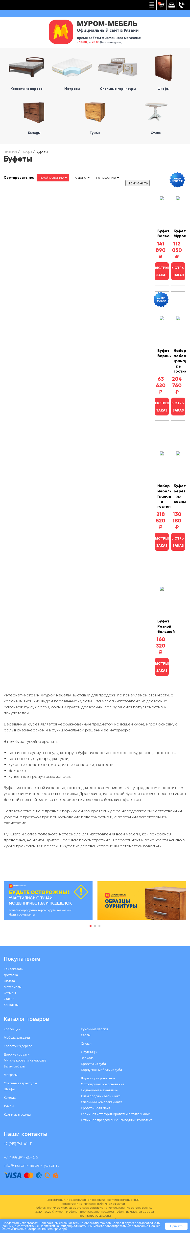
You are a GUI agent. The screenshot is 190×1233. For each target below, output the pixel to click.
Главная (10, 152)
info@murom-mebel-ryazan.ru (32, 1165)
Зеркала (87, 1058)
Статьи (9, 998)
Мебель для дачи (17, 1037)
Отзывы (10, 993)
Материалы (13, 987)
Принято (176, 1226)
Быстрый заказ (162, 271)
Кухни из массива (17, 1114)
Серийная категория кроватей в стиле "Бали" (115, 1114)
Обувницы (89, 1052)
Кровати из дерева (18, 1046)
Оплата (9, 981)
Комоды (10, 1097)
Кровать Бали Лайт (95, 1108)
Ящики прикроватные (98, 1078)
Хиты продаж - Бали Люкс (100, 1096)
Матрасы (11, 1074)
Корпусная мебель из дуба (101, 1069)
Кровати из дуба (93, 1064)
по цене (79, 177)
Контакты (11, 1004)
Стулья (86, 1043)
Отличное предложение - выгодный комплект (116, 1120)
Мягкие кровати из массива (25, 1060)
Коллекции (12, 1029)
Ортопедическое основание (102, 1084)
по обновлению (52, 177)
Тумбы (9, 1106)
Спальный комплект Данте (101, 1102)
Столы (86, 1035)
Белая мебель (14, 1066)
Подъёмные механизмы (99, 1090)
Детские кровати (16, 1054)
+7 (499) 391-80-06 (21, 1157)
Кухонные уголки (94, 1029)
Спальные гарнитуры (20, 1083)
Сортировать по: (19, 177)
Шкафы (26, 152)
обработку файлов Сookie (102, 1223)
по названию (106, 177)
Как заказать (13, 969)
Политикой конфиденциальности (63, 1226)
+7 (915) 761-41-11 (18, 1143)
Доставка (11, 975)
